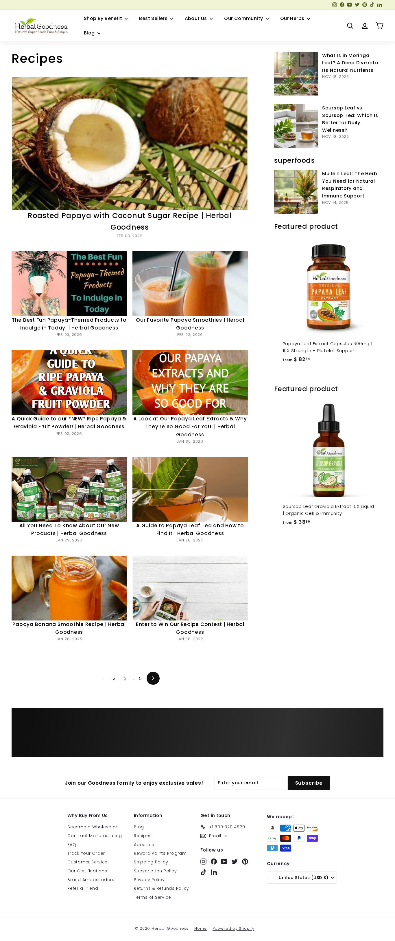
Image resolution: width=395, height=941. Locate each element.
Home (200, 928)
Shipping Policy (151, 862)
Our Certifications (87, 871)
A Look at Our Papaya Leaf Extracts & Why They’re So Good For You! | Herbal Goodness (190, 426)
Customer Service (87, 862)
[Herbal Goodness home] (40, 26)
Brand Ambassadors (91, 880)
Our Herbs (293, 18)
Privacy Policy (149, 880)
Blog (90, 33)
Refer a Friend (82, 888)
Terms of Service (152, 897)
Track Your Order (86, 853)
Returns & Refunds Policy (161, 888)
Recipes (143, 836)
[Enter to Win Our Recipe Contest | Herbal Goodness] (190, 588)
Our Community (244, 18)
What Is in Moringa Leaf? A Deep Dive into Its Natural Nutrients (350, 63)
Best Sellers (154, 18)
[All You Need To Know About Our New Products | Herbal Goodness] (69, 489)
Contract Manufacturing (94, 836)
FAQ (71, 844)
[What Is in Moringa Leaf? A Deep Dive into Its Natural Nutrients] (296, 74)
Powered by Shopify (233, 928)
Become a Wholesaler (92, 827)
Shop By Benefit (103, 18)
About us (144, 844)
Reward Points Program (160, 853)
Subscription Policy (155, 871)
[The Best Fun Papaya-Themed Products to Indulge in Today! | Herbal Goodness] (69, 283)
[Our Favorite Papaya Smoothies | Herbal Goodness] (190, 283)
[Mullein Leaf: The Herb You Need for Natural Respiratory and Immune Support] (296, 192)
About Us (196, 18)
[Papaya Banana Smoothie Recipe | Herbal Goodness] (69, 588)
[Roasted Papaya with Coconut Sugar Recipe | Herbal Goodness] (130, 143)
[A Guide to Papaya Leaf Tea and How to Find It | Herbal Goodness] (190, 489)
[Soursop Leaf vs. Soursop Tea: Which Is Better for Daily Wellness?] (296, 126)
